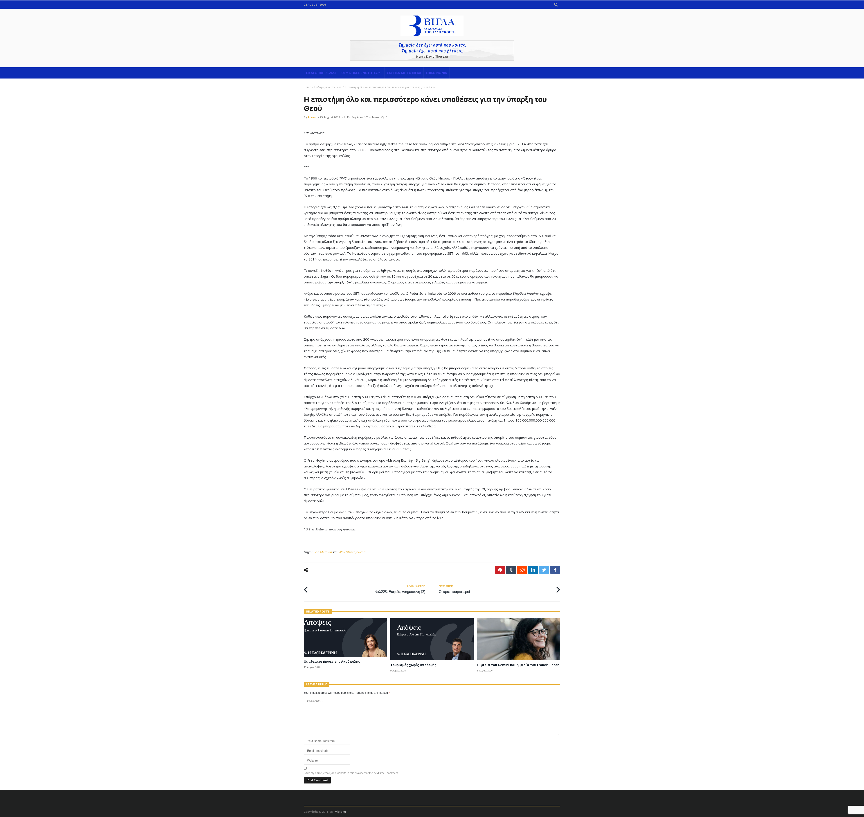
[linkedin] (533, 570)
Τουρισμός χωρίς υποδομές (413, 665)
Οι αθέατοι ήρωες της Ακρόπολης (332, 661)
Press (312, 117)
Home (307, 87)
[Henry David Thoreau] (432, 50)
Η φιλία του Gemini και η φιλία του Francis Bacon (518, 665)
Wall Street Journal (352, 552)
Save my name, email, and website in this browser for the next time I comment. (351, 773)
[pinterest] (500, 570)
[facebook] (555, 570)
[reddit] (522, 570)
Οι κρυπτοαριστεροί (454, 589)
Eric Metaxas (322, 552)
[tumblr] (511, 570)
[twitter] (544, 570)
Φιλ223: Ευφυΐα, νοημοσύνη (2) (400, 589)
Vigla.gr (340, 812)
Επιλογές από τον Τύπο (328, 87)
